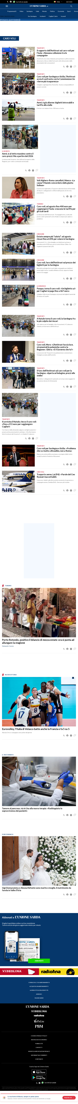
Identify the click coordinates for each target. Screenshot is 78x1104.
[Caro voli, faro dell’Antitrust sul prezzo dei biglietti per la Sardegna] (18, 270)
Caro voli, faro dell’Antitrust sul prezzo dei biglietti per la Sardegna (56, 263)
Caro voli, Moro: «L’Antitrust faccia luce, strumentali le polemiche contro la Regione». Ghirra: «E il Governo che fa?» (55, 347)
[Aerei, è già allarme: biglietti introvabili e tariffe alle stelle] (18, 110)
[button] (64, 67)
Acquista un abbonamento (39, 986)
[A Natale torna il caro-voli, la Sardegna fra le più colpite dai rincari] (18, 326)
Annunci (39, 994)
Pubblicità (39, 1043)
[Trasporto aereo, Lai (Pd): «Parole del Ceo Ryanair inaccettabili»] (18, 482)
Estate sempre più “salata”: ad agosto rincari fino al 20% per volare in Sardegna (55, 237)
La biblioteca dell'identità (39, 990)
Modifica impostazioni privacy (39, 1051)
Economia (61, 11)
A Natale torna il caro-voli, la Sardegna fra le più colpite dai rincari (56, 319)
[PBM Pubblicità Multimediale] (39, 1026)
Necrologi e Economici (39, 1039)
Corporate (39, 1059)
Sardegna (30, 11)
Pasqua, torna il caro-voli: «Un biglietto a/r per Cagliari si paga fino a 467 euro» (56, 289)
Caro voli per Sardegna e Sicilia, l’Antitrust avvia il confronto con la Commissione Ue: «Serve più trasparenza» (56, 79)
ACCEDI (69, 2)
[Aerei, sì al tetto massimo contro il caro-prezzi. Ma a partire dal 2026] (20, 137)
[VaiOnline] (39, 1022)
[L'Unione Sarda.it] (39, 6)
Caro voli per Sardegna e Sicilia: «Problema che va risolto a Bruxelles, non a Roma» (56, 449)
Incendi (63, 16)
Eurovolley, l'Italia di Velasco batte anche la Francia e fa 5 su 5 (36, 728)
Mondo (44, 11)
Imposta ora (69, 1097)
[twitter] (8, 2)
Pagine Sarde (39, 998)
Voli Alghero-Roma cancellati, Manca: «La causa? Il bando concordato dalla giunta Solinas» (56, 182)
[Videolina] (19, 971)
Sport (69, 11)
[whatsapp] (14, 2)
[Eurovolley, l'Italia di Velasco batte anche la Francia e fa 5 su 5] (39, 701)
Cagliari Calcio (53, 16)
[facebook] (11, 2)
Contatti (39, 1047)
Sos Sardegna (32, 16)
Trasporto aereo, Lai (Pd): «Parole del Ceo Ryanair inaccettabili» (56, 475)
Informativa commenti (39, 1055)
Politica (52, 11)
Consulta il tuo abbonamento (39, 982)
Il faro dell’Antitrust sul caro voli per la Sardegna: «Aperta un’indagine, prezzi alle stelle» (56, 373)
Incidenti (43, 16)
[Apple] (39, 1071)
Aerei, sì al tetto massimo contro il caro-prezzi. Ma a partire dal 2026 (17, 154)
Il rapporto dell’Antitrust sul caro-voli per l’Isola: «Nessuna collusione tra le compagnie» (55, 53)
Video (21, 11)
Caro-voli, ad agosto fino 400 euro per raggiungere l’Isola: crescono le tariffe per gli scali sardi (56, 208)
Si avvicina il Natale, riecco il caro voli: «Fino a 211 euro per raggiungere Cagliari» (19, 424)
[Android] (39, 1077)
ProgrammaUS (11, 11)
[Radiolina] (58, 971)
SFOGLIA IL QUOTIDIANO (10, 20)
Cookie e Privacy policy (39, 1036)
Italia (37, 11)
